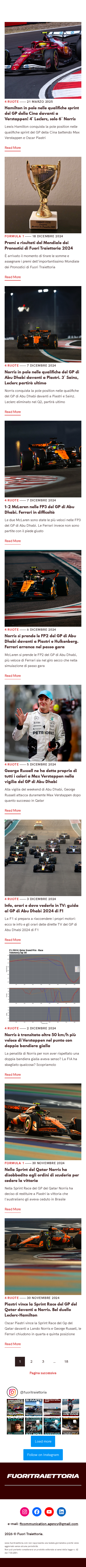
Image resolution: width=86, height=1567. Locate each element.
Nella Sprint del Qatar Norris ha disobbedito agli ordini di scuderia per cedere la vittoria (42, 1175)
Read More (13, 147)
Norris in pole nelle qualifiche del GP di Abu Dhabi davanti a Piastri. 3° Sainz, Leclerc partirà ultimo (42, 377)
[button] (15, 1407)
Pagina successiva (43, 1373)
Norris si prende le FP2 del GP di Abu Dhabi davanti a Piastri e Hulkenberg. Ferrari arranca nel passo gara (42, 641)
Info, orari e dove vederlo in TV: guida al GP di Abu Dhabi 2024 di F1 (42, 908)
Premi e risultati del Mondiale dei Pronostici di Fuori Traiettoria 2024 (39, 245)
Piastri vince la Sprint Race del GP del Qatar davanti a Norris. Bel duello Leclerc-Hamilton (41, 1309)
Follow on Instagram (43, 1454)
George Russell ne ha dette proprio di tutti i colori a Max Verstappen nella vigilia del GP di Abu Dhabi (41, 776)
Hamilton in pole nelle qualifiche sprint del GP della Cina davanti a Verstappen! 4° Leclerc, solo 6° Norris (42, 113)
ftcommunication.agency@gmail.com (49, 1523)
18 (66, 1361)
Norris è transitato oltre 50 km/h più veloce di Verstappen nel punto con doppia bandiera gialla (40, 1040)
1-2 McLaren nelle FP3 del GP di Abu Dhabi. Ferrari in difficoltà (39, 509)
